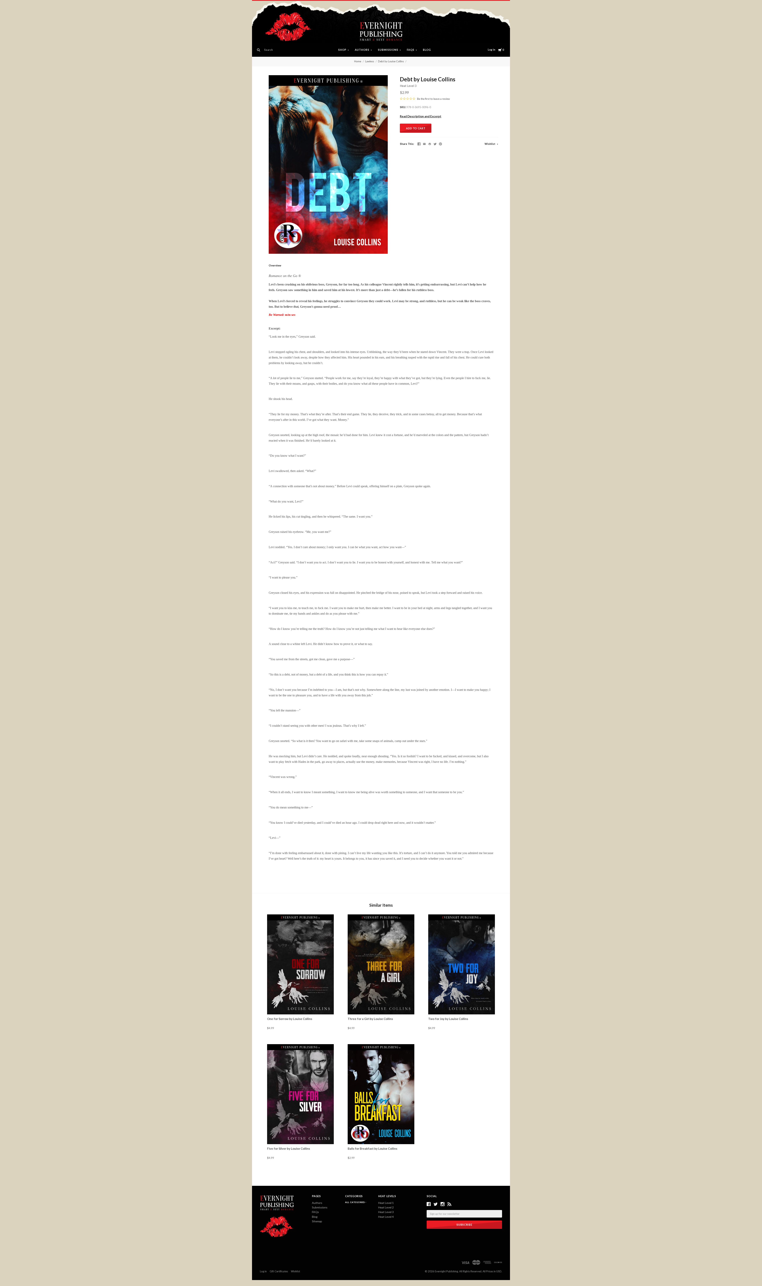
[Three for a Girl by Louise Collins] (381, 964)
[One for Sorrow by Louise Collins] (300, 964)
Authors (362, 49)
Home (357, 61)
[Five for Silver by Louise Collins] (300, 1094)
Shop (342, 49)
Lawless (369, 61)
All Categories (355, 1202)
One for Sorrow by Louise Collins (289, 1019)
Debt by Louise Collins (391, 61)
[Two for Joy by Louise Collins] (461, 964)
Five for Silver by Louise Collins (288, 1148)
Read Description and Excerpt (420, 116)
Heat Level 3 (408, 85)
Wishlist (490, 143)
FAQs (410, 49)
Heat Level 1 (386, 1202)
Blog (427, 49)
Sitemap (317, 1221)
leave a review (441, 98)
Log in (491, 49)
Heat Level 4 (386, 1216)
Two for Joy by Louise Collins (448, 1019)
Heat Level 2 (386, 1207)
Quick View (300, 1007)
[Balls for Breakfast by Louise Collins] (381, 1094)
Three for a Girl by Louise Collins (370, 1019)
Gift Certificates (279, 1271)
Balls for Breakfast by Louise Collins (372, 1148)
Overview (275, 265)
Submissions (388, 49)
